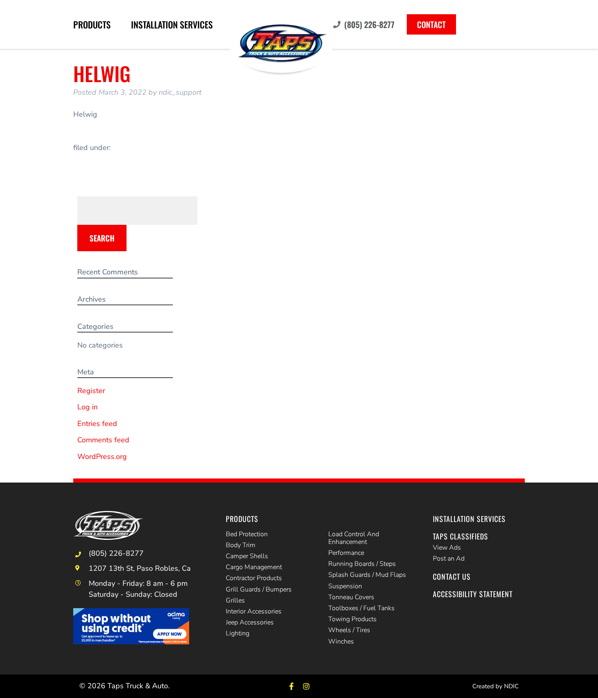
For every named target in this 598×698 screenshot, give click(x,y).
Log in (87, 407)
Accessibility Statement (473, 594)
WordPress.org (102, 456)
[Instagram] (306, 686)
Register (91, 391)
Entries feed (97, 423)
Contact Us (452, 576)
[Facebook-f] (291, 686)
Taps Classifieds (460, 536)
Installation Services (172, 24)
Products (92, 24)
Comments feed (103, 440)
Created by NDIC (495, 686)
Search (101, 238)
